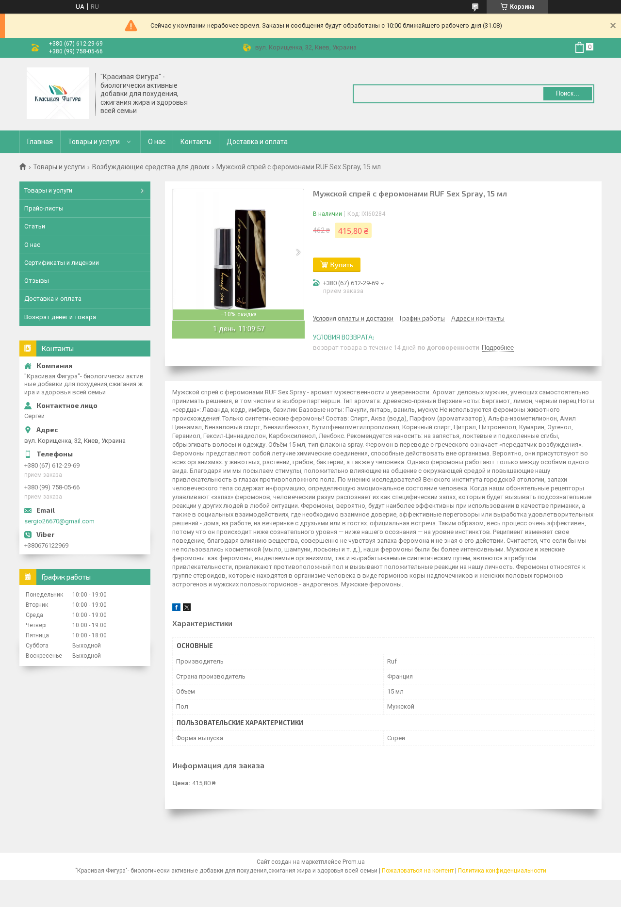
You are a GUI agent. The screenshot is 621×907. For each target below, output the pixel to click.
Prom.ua (354, 861)
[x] (187, 609)
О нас (156, 142)
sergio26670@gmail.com (59, 521)
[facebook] (176, 609)
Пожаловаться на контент (418, 870)
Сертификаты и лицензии (61, 262)
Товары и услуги (94, 142)
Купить (341, 264)
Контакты (196, 142)
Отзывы (36, 280)
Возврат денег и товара (60, 317)
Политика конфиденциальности (502, 870)
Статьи (34, 226)
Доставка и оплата (257, 142)
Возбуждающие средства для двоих (151, 167)
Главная (40, 142)
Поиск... (567, 93)
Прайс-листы (44, 208)
